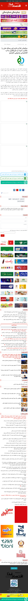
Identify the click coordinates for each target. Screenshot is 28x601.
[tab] (14, 325)
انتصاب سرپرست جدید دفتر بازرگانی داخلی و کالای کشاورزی (14, 315)
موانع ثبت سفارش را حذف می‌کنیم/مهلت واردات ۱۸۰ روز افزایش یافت (14, 474)
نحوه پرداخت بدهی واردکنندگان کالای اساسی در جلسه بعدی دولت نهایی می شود (13, 471)
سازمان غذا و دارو (21, 201)
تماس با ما (16, 1)
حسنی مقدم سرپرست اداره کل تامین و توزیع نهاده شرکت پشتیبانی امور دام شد (15, 312)
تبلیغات (7, 1)
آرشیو (10, 1)
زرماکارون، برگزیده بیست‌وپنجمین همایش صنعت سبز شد (11, 361)
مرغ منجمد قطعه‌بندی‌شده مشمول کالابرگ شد (17, 451)
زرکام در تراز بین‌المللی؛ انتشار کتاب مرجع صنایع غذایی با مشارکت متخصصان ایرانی (13, 488)
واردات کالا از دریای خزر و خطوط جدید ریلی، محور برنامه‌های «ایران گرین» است (13, 456)
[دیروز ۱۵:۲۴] (24, 376)
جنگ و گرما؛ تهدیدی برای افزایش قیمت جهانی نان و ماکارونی (14, 439)
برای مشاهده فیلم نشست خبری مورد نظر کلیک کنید (17, 98)
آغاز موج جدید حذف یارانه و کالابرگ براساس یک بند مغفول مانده (13, 350)
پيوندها (13, 1)
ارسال (3, 235)
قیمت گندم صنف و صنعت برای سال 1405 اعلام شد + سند (14, 339)
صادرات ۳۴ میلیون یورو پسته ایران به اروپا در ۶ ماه (11, 365)
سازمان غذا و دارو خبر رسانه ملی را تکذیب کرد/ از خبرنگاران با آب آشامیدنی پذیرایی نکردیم (14, 50)
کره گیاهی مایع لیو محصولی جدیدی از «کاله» (12, 388)
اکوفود (10, 199)
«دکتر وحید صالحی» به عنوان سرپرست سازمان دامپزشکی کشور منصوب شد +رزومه (14, 317)
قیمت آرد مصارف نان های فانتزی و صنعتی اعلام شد (16, 348)
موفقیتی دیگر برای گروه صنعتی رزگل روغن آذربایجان (11, 398)
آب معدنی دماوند (16, 199)
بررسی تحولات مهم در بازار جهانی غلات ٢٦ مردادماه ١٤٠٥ (15, 453)
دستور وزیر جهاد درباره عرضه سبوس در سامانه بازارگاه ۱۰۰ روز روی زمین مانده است (13, 495)
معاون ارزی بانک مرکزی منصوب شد (19, 322)
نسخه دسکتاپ (14, 568)
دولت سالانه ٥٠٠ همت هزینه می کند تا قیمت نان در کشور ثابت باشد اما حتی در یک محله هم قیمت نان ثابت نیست (14, 467)
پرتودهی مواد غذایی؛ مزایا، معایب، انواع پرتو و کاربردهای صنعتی (13, 346)
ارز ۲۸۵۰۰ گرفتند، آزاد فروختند (20, 504)
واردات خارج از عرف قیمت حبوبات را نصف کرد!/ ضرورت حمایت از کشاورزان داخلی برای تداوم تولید (13, 448)
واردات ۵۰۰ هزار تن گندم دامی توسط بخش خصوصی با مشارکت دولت (14, 459)
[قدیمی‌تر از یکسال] (24, 405)
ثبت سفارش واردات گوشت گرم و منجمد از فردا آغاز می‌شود (15, 433)
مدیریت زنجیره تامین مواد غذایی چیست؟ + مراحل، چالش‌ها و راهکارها (14, 435)
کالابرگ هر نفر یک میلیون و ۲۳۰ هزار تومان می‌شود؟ (11, 370)
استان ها (25, 560)
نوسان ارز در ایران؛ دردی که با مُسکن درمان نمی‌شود (16, 443)
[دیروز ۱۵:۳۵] (24, 372)
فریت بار (25, 382)
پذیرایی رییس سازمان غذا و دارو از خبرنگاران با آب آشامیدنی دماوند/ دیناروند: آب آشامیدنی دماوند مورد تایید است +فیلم (12, 209)
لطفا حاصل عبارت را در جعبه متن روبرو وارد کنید (18, 230)
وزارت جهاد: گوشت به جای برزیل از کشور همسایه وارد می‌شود (14, 335)
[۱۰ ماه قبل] (24, 400)
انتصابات (25, 310)
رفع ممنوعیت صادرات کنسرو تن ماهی (18, 431)
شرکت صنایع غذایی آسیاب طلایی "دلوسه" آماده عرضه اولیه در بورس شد (14, 481)
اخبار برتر (19, 40)
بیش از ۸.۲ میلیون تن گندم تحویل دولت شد (17, 441)
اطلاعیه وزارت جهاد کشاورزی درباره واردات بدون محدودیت (15, 445)
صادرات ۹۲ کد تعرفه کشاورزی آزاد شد (19, 502)
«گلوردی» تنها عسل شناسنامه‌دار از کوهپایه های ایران (12, 403)
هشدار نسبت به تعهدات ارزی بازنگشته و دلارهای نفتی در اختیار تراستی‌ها (14, 478)
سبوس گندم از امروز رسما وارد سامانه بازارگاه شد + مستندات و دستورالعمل (14, 485)
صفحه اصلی (24, 40)
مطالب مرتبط (24, 206)
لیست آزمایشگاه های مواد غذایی (20, 384)
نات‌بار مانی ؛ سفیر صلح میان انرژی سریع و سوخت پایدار (11, 394)
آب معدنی (22, 199)
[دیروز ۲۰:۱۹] (24, 356)
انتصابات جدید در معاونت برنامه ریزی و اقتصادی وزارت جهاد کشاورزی (14, 320)
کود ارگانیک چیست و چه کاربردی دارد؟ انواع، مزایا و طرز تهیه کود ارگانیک (13, 341)
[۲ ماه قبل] (24, 390)
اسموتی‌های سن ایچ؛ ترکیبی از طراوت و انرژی (12, 408)
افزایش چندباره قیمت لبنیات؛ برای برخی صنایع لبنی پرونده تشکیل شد (11, 375)
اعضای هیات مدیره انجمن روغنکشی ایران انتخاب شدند (15, 337)
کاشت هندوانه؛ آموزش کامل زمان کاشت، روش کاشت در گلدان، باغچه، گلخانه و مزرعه (14, 333)
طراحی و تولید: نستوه (13, 592)
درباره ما (20, 1)
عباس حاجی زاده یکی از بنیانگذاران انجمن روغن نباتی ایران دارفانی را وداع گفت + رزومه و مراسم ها (13, 330)
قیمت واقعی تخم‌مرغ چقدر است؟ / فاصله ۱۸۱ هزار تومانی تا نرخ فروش (13, 499)
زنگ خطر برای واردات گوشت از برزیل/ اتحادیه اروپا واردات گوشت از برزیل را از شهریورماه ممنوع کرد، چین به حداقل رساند (13, 344)
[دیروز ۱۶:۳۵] (24, 362)
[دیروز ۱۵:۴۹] (24, 367)
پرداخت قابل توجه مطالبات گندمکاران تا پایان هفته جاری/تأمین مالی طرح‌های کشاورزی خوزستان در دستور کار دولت (14, 563)
